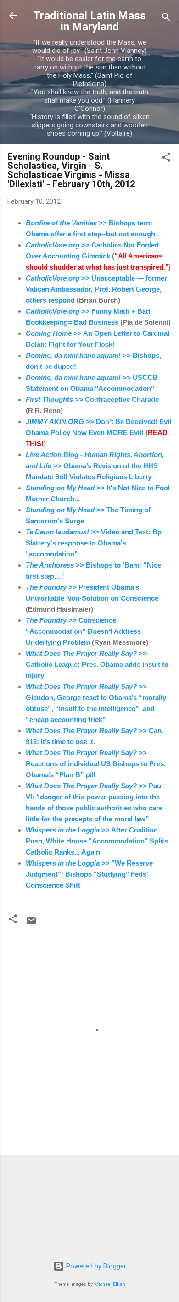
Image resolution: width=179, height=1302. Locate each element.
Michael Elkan (109, 1284)
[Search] (166, 19)
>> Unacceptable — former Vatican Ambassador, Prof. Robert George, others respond (96, 289)
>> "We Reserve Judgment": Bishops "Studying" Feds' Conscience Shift (89, 874)
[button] (166, 159)
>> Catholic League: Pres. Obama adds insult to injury (97, 664)
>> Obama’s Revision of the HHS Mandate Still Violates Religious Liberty (95, 466)
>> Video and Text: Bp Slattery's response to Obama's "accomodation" (94, 543)
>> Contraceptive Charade (92, 399)
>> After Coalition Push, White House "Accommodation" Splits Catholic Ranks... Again (97, 841)
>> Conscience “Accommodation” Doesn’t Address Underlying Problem (83, 631)
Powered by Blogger (95, 1266)
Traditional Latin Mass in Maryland (89, 21)
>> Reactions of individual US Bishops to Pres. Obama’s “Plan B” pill (96, 764)
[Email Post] (31, 924)
